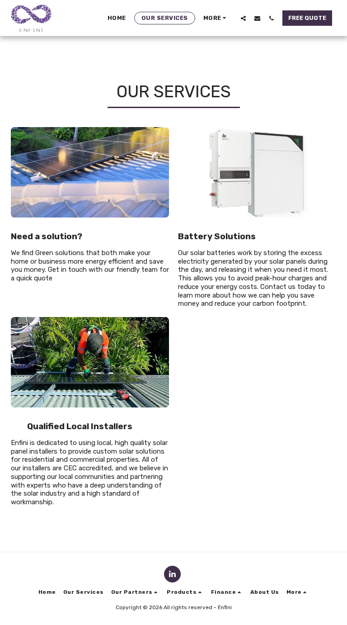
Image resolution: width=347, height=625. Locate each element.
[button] (243, 18)
